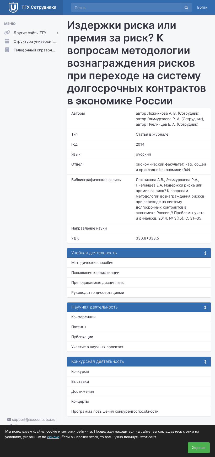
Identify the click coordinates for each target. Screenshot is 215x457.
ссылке (53, 437)
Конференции (83, 317)
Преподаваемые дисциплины (98, 282)
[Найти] (186, 7)
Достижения (82, 391)
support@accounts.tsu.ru (33, 419)
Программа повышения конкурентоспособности (114, 411)
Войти (202, 7)
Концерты (80, 401)
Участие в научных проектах (97, 346)
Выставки (80, 381)
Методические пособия (92, 262)
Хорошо (199, 447)
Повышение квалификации (95, 272)
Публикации (82, 336)
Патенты (78, 327)
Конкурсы (80, 371)
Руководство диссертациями (97, 292)
